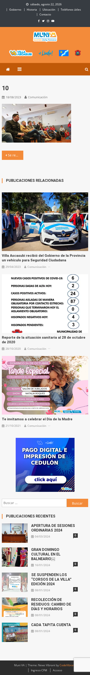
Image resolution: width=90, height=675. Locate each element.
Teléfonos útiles (71, 10)
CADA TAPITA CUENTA (51, 625)
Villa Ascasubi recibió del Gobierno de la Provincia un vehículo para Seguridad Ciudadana (43, 258)
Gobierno (15, 10)
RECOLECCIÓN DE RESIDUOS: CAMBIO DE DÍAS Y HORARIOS (51, 604)
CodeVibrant (67, 665)
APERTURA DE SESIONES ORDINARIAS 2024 (53, 527)
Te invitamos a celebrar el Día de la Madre (37, 419)
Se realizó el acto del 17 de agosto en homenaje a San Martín (16, 155)
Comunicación (38, 97)
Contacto (45, 14)
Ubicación (48, 10)
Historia (32, 10)
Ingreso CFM (39, 670)
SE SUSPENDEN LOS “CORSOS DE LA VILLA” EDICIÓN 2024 (51, 579)
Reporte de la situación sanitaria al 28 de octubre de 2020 (43, 339)
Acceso (57, 670)
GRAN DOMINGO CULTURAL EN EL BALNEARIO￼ (45, 554)
